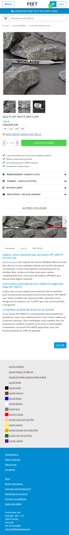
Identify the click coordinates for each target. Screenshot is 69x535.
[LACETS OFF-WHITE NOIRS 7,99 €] (35, 226)
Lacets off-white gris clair (39, 25)
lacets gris (12, 262)
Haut (59, 345)
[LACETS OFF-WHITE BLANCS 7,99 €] (13, 226)
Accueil (6, 25)
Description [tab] (10, 248)
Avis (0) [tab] (24, 248)
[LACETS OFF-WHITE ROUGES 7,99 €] (57, 226)
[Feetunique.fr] (32, 4)
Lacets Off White (19, 25)
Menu (10, 4)
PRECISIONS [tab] (37, 248)
